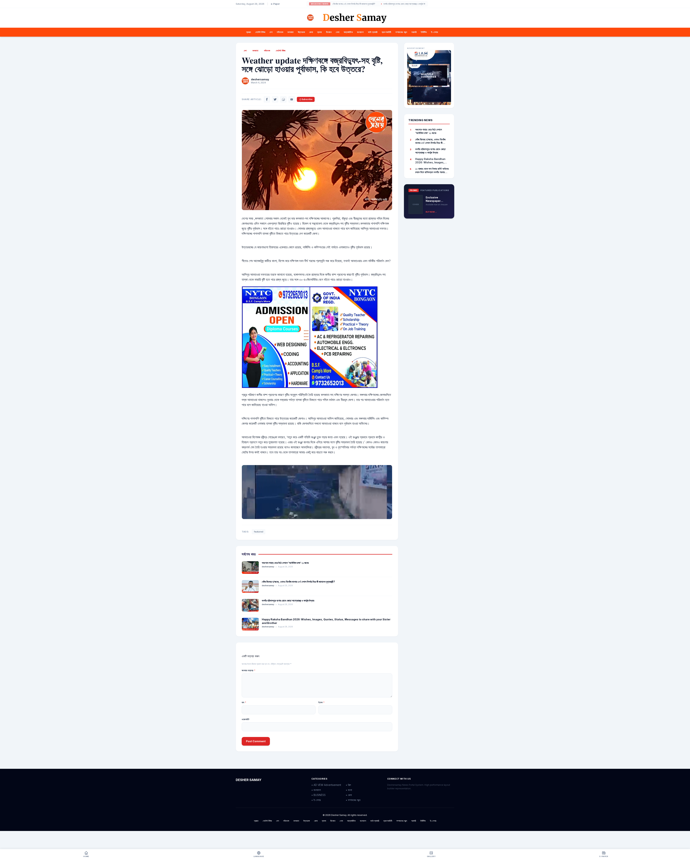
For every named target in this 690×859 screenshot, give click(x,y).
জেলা (311, 32)
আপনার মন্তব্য (248, 670)
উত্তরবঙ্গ (301, 32)
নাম (244, 702)
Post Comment (256, 741)
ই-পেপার (434, 32)
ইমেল (321, 702)
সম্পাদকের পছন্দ (401, 32)
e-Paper (275, 4)
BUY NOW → (431, 212)
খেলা (337, 32)
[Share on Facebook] (267, 99)
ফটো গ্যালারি (373, 32)
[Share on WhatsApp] (283, 99)
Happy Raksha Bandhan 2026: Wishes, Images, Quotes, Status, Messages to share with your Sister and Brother (432, 160)
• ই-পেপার (316, 799)
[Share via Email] (292, 99)
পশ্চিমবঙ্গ (280, 32)
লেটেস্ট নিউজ (260, 32)
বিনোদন (329, 32)
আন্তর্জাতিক (348, 32)
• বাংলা (349, 789)
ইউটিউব (424, 32)
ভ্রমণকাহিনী (386, 32)
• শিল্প (348, 784)
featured (258, 531)
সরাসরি (414, 32)
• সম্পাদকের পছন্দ (353, 799)
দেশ (271, 32)
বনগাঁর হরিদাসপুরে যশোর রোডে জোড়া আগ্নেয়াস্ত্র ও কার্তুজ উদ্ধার (374, 4)
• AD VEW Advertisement (326, 784)
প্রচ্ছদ (248, 32)
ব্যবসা (319, 32)
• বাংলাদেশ (316, 789)
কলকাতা (290, 32)
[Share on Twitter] (275, 99)
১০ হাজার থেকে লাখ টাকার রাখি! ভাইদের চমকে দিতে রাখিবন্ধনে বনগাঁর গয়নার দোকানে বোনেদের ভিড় (432, 170)
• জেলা (349, 794)
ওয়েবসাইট (245, 719)
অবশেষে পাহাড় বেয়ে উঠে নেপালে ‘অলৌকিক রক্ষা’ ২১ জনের (285, 562)
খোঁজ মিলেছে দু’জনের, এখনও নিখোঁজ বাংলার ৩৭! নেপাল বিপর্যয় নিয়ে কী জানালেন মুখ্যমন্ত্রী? (298, 581)
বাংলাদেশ (360, 32)
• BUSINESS (318, 794)
